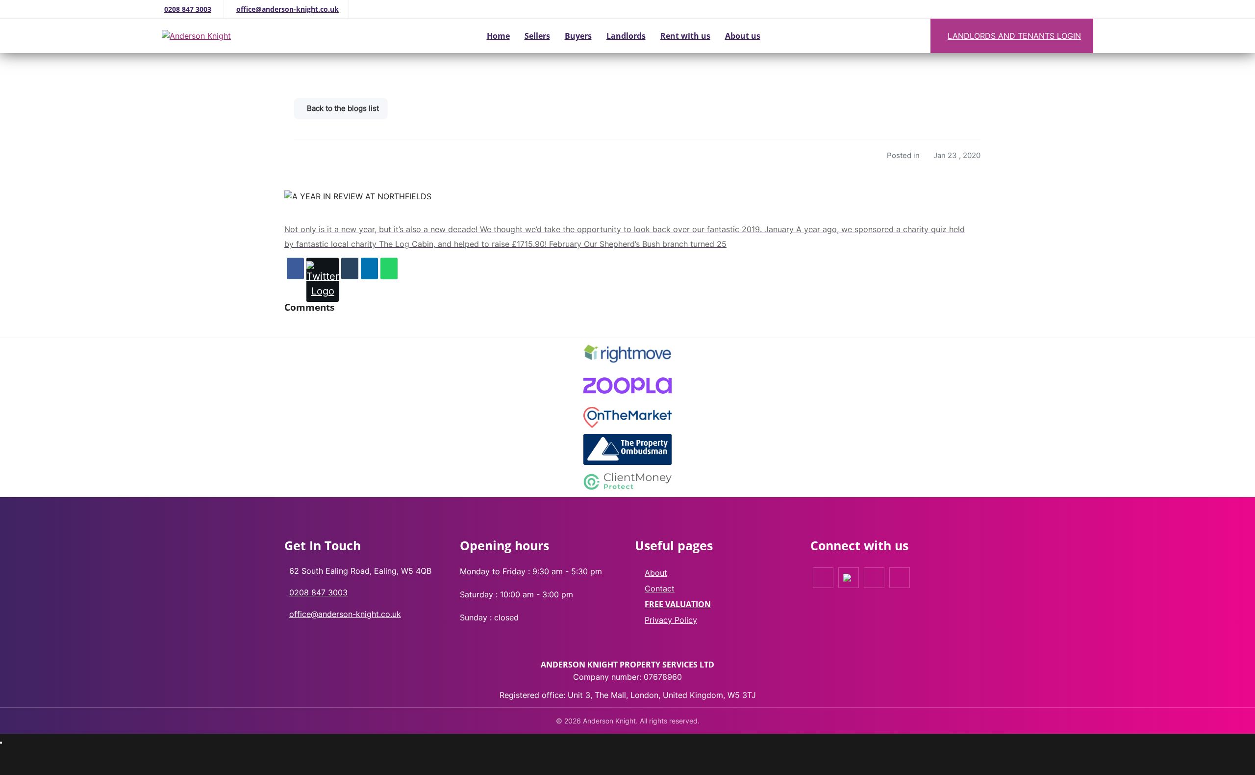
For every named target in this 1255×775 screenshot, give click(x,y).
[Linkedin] (369, 268)
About (656, 573)
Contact (660, 588)
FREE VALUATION (678, 604)
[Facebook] (295, 268)
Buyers (578, 35)
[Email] (349, 268)
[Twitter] (322, 280)
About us (742, 35)
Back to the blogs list (343, 108)
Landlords (626, 35)
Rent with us (685, 35)
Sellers (537, 35)
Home (498, 35)
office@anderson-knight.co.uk (287, 9)
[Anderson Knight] (239, 36)
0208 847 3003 (187, 9)
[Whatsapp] (389, 268)
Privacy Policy (671, 620)
